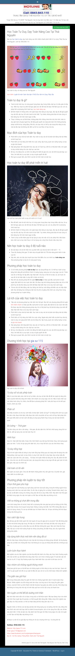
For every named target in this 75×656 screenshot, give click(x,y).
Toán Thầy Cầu (58, 642)
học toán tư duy (17, 39)
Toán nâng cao (50, 642)
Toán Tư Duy (65, 642)
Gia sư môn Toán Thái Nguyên (39, 642)
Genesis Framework (45, 651)
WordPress (56, 651)
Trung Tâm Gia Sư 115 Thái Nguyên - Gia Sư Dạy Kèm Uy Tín (37, 9)
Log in (62, 651)
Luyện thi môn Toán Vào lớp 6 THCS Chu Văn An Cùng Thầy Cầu (34, 94)
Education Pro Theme (30, 651)
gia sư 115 (37, 341)
